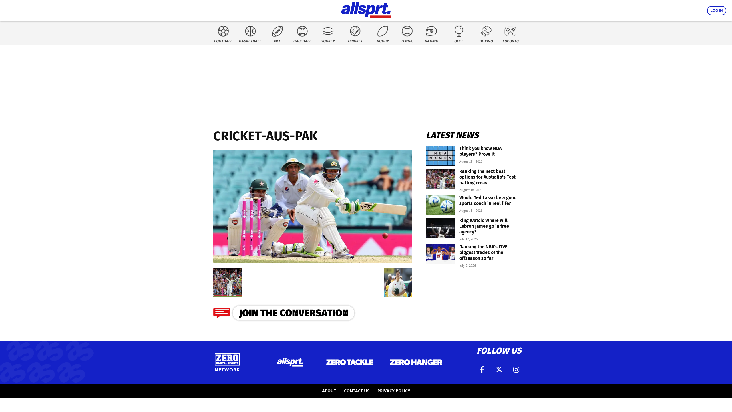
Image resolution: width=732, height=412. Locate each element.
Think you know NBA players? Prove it (480, 151)
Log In (717, 10)
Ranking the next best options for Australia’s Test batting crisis (487, 177)
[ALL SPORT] (366, 9)
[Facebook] (482, 370)
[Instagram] (516, 370)
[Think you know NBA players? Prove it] (440, 156)
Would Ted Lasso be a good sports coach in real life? (488, 200)
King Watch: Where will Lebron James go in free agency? (484, 226)
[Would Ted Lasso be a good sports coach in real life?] (440, 205)
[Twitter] (499, 370)
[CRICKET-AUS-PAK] (312, 261)
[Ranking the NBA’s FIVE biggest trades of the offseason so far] (440, 254)
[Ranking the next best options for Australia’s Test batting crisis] (440, 179)
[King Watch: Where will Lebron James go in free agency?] (440, 228)
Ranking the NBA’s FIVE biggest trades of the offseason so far (483, 252)
